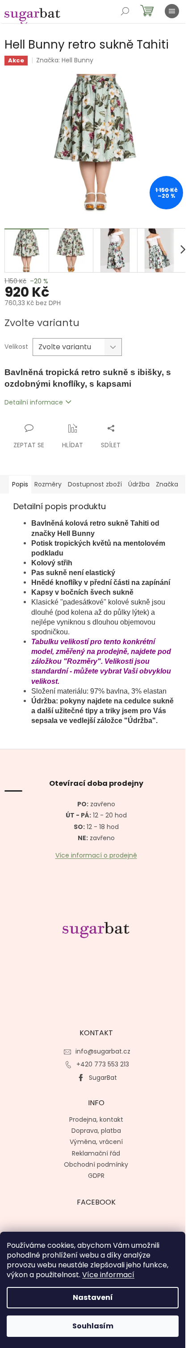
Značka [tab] (167, 484)
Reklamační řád (96, 1153)
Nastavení (93, 1297)
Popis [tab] (20, 484)
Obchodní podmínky (96, 1164)
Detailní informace (33, 402)
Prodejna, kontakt (96, 1119)
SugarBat (103, 1077)
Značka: (64, 60)
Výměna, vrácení (96, 1141)
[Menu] (172, 11)
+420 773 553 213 (102, 1064)
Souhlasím (92, 1326)
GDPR (96, 1175)
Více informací (108, 1275)
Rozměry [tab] (48, 484)
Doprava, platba (96, 1130)
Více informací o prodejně (96, 855)
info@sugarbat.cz (102, 1051)
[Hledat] (125, 11)
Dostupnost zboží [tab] (95, 484)
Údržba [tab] (139, 484)
